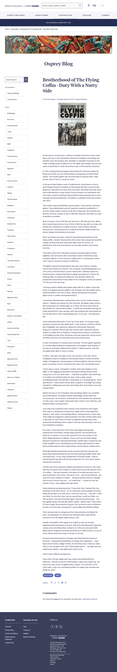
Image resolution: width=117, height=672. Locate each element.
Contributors (65, 15)
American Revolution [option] (14, 273)
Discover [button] (87, 15)
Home (7, 29)
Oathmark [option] (10, 390)
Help (24, 627)
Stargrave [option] (10, 230)
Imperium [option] (10, 242)
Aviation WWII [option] (11, 371)
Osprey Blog (15, 29)
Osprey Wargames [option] (13, 334)
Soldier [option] (9, 322)
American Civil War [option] (13, 328)
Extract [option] (9, 279)
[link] (51, 582)
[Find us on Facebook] (52, 627)
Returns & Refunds (29, 637)
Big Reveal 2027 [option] (12, 396)
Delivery (26, 633)
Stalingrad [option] (10, 150)
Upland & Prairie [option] (12, 402)
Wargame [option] (10, 205)
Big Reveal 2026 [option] (12, 365)
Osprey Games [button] (41, 15)
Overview (8, 627)
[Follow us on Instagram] (56, 627)
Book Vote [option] (10, 119)
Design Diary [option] (11, 224)
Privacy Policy (9, 630)
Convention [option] (11, 267)
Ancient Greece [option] (12, 181)
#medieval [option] (10, 347)
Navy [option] (9, 304)
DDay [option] (9, 353)
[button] (94, 5)
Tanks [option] (9, 132)
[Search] (80, 6)
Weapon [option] (10, 138)
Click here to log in (89, 599)
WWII (58, 575)
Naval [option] (9, 285)
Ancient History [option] (12, 156)
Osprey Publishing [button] (16, 15)
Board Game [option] (11, 212)
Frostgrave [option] (11, 248)
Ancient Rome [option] (11, 162)
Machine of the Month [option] (14, 316)
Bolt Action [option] (11, 310)
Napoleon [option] (10, 169)
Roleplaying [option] (11, 113)
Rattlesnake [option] (11, 383)
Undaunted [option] (10, 218)
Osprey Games (12, 99)
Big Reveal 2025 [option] (12, 359)
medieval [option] (10, 187)
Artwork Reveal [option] (12, 126)
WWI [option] (8, 175)
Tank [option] (9, 340)
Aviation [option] (10, 254)
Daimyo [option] (9, 408)
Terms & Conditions (11, 633)
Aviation (48, 575)
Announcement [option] (12, 199)
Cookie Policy (9, 643)
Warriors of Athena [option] (13, 377)
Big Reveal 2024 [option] (12, 297)
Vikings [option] (9, 193)
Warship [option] (10, 291)
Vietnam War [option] (11, 236)
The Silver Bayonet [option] (13, 261)
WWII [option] (9, 144)
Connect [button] (106, 15)
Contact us (26, 630)
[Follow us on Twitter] (61, 627)
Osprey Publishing (13, 93)
